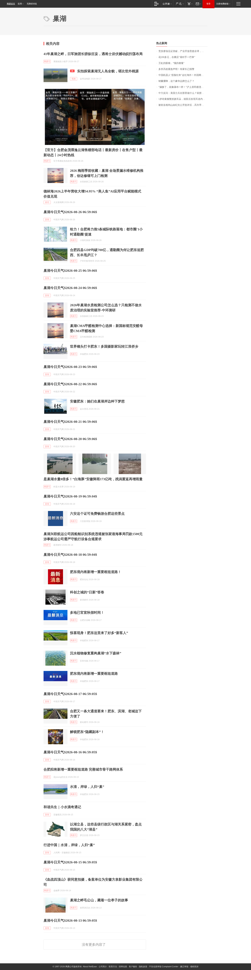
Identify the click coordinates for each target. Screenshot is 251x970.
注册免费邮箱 (222, 4)
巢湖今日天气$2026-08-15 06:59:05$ (70, 862)
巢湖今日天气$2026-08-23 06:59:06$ (70, 367)
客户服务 (133, 966)
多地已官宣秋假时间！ (87, 612)
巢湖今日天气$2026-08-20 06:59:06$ (70, 439)
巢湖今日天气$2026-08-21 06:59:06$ (70, 421)
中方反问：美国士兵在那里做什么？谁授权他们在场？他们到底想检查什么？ (182, 93)
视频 (74, 79)
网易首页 (11, 4)
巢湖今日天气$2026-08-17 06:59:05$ (70, 694)
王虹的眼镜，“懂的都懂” (171, 63)
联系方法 (113, 966)
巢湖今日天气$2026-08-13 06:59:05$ (70, 920)
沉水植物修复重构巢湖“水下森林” (95, 653)
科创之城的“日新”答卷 (87, 592)
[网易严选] (179, 3)
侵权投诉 (194, 966)
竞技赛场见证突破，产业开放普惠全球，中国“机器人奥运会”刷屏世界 (182, 51)
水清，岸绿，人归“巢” (87, 787)
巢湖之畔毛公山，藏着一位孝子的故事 (99, 900)
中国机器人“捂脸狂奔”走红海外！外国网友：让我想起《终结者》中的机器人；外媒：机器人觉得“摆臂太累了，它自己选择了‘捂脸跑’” (182, 75)
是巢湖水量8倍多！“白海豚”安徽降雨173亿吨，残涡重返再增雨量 (93, 479)
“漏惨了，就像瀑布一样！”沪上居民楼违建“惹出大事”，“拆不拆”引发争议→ (182, 87)
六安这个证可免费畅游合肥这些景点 (97, 513)
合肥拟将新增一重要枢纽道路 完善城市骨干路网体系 (83, 769)
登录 (208, 4)
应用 (20, 4)
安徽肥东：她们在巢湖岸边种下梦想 (97, 401)
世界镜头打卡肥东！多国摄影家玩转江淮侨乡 (104, 346)
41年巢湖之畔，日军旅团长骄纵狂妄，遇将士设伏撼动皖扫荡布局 (93, 54)
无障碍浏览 (32, 4)
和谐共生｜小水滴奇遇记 (62, 807)
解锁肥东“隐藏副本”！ (87, 732)
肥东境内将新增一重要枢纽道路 (94, 673)
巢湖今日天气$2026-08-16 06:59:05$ (70, 752)
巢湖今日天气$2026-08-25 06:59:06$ (70, 270)
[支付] (189, 3)
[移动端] (156, 3)
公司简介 (103, 966)
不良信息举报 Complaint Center (163, 966)
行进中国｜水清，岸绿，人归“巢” (69, 845)
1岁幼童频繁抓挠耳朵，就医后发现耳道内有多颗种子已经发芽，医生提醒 (182, 99)
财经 (47, 202)
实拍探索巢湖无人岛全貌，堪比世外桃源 (108, 71)
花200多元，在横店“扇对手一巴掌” (176, 57)
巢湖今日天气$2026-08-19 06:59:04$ (70, 496)
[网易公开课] (167, 3)
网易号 (47, 61)
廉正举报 (184, 966)
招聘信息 (123, 966)
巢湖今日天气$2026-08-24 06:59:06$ (70, 288)
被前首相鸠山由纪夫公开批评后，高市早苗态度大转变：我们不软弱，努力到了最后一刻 (182, 105)
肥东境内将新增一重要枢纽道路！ (95, 572)
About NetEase (90, 966)
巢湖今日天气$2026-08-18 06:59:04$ (70, 554)
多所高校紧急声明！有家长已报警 (176, 69)
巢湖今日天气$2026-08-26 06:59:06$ (70, 212)
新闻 (47, 219)
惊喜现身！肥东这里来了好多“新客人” (99, 633)
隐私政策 (143, 966)
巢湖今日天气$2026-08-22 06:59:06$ (70, 384)
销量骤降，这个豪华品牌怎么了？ (176, 81)
